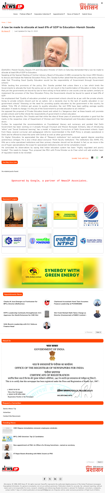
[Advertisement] (39, 191)
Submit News (87, 14)
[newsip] (13, 6)
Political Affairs (25, 14)
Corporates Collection (41, 14)
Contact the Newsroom (11, 416)
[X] (92, 157)
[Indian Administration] (88, 7)
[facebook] (44, 479)
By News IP (6, 31)
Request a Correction (12, 403)
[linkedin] (55, 479)
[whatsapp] (60, 479)
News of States (72, 14)
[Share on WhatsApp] (97, 157)
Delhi (9, 22)
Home (15, 14)
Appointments (58, 14)
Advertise (6, 412)
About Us (7, 340)
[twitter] (50, 479)
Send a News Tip (9, 409)
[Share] (102, 157)
